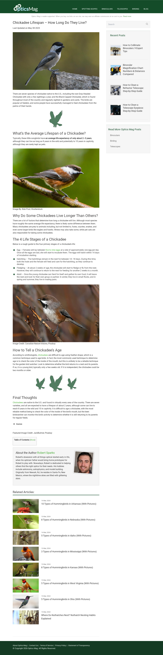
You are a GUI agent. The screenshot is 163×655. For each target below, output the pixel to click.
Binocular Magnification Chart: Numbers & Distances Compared (134, 69)
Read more (127, 16)
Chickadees (18, 402)
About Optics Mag (20, 645)
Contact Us (33, 645)
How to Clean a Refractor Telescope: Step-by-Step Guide (133, 88)
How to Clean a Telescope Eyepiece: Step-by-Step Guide (133, 108)
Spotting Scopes (89, 9)
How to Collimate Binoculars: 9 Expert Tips (133, 48)
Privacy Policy (60, 645)
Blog (146, 9)
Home (74, 9)
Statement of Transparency (79, 645)
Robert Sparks (46, 452)
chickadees (43, 355)
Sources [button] (19, 424)
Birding (135, 9)
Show (32, 440)
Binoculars (107, 9)
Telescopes (122, 9)
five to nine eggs (53, 250)
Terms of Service (46, 645)
